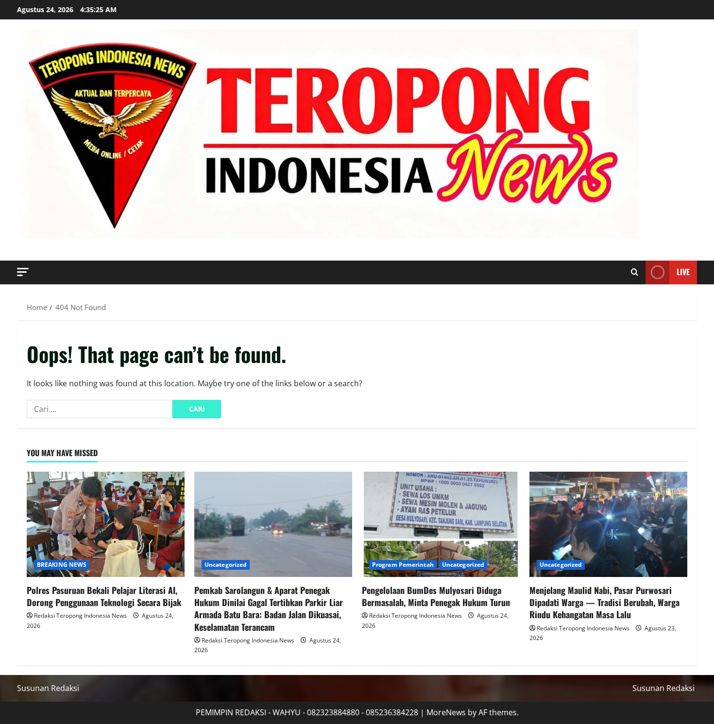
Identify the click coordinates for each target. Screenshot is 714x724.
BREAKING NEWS (61, 564)
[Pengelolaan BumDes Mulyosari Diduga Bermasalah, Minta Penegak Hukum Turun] (441, 524)
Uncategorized (225, 564)
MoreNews (446, 712)
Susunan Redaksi (48, 688)
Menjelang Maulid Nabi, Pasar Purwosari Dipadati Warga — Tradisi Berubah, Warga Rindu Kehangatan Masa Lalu (604, 602)
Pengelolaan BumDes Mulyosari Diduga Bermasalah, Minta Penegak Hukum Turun (436, 596)
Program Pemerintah (403, 564)
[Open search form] (634, 272)
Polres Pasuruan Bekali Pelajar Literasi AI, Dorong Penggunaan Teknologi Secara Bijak (104, 596)
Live (683, 272)
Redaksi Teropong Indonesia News (80, 615)
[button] (23, 272)
